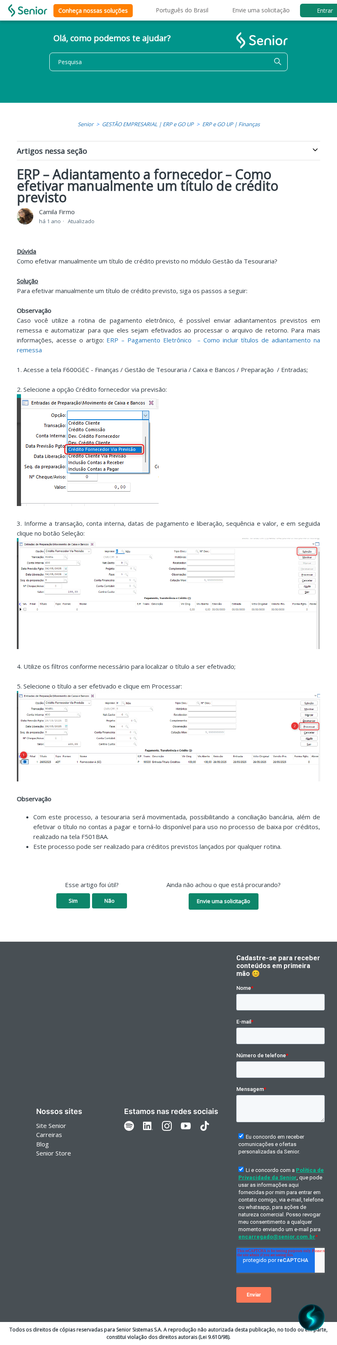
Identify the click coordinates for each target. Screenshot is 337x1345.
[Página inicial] (27, 10)
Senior (85, 124)
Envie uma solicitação (261, 10)
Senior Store (53, 1153)
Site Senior (51, 1125)
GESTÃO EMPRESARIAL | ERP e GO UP (148, 124)
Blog (42, 1144)
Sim (73, 900)
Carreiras (49, 1134)
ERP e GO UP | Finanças (231, 124)
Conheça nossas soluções (93, 10)
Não (109, 900)
